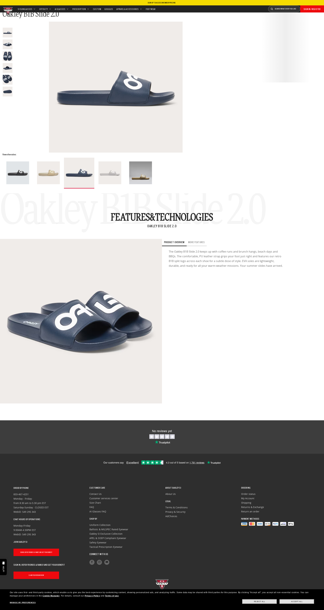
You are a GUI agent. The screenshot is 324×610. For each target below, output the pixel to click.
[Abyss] (79, 173)
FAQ (91, 507)
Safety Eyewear (97, 542)
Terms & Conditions (176, 507)
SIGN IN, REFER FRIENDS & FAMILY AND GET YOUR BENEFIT (36, 552)
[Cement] (110, 173)
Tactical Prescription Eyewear (106, 546)
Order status (248, 494)
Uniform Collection (100, 525)
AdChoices (171, 516)
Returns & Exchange (252, 507)
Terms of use (112, 596)
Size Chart (95, 502)
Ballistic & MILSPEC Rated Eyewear (108, 529)
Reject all (259, 601)
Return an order (250, 511)
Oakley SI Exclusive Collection (106, 533)
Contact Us (95, 494)
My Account (247, 498)
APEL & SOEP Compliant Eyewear (107, 538)
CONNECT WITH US (98, 554)
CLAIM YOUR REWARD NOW (36, 575)
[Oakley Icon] (7, 8)
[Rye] (48, 173)
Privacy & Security (175, 511)
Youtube (106, 562)
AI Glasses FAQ (97, 511)
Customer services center (103, 498)
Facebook (91, 562)
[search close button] (302, 7)
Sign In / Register (312, 9)
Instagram (99, 562)
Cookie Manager (51, 596)
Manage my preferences (23, 602)
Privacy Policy (92, 596)
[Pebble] (140, 173)
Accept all (297, 601)
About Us (170, 494)
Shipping (246, 502)
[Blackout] (18, 173)
